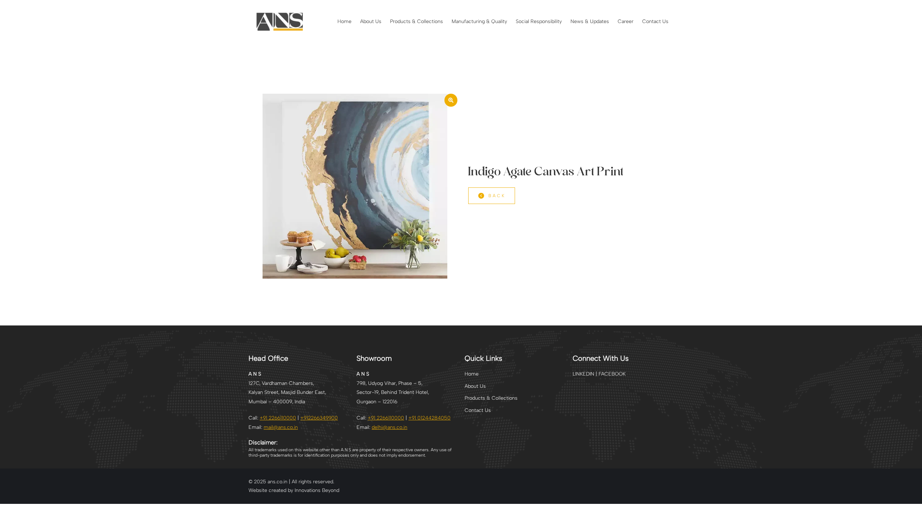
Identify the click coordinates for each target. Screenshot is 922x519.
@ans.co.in (389, 427)
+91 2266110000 (278, 418)
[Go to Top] (911, 508)
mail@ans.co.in (281, 427)
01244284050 (429, 418)
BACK (497, 195)
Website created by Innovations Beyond (294, 490)
